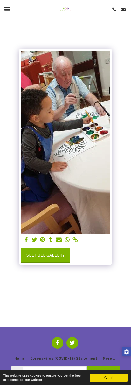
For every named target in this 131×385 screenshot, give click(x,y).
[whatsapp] (67, 240)
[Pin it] (42, 240)
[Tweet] (34, 240)
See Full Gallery (45, 255)
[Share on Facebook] (26, 240)
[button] (7, 9)
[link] (75, 240)
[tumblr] (51, 240)
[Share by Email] (59, 240)
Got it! (108, 377)
